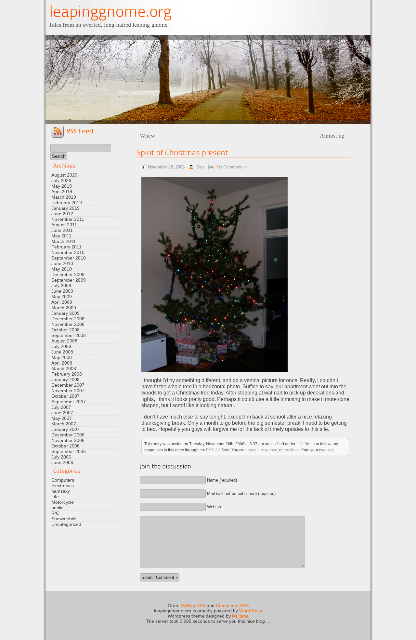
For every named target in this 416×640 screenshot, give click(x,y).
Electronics (62, 485)
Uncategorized (66, 524)
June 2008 (62, 351)
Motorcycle (62, 502)
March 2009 (63, 307)
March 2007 (63, 423)
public (57, 507)
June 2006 (62, 462)
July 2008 (61, 346)
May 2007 (61, 418)
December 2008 (67, 318)
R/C (55, 513)
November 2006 (67, 440)
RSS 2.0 (213, 450)
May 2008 (61, 357)
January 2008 (65, 379)
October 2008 (65, 329)
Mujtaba (240, 616)
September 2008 (68, 335)
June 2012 (62, 213)
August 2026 (64, 175)
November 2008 (67, 324)
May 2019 (61, 186)
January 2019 (65, 208)
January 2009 (65, 313)
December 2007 (67, 385)
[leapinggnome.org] (111, 11)
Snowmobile (63, 518)
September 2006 (68, 451)
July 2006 (61, 457)
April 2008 (61, 363)
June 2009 (62, 291)
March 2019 (63, 197)
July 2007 (61, 407)
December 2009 (67, 274)
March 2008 (63, 368)
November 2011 (67, 219)
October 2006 (65, 445)
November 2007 (67, 390)
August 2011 (64, 224)
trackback (292, 450)
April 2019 (61, 191)
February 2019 (66, 202)
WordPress (250, 610)
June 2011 (62, 230)
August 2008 (64, 340)
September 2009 (68, 280)
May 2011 (61, 235)
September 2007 (68, 401)
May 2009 (61, 296)
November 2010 (67, 252)
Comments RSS (232, 605)
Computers (62, 480)
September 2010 (68, 257)
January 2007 (65, 429)
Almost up (332, 135)
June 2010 (62, 263)
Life (55, 496)
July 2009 (61, 285)
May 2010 (61, 269)
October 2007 (65, 396)
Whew (147, 135)
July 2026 (61, 180)
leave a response (262, 450)
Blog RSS (195, 605)
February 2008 (66, 374)
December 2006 (67, 434)
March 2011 (63, 241)
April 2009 (61, 302)
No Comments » (232, 167)
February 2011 (66, 246)
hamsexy (60, 491)
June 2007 (62, 412)
